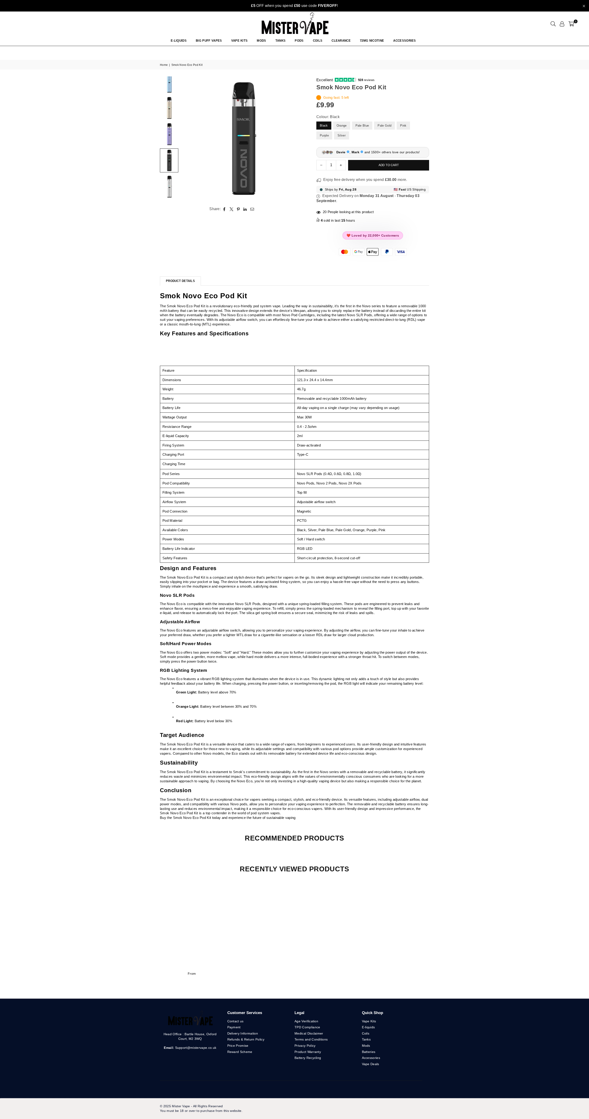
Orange (342, 125)
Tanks (366, 1039)
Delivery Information (242, 1033)
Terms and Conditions (311, 1039)
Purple (324, 135)
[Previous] (187, 139)
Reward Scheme (239, 1052)
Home (164, 65)
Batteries (368, 1052)
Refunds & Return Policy (245, 1039)
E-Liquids (179, 40)
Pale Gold (384, 125)
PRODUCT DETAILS (180, 281)
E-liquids (368, 1027)
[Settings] (562, 24)
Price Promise (237, 1045)
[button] (571, 24)
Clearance (341, 40)
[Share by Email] (252, 209)
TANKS (280, 40)
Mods (261, 40)
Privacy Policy (304, 1045)
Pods (299, 40)
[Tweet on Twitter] (232, 209)
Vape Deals (370, 1064)
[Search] (553, 24)
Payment (234, 1027)
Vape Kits (239, 40)
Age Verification (306, 1021)
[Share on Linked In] (245, 209)
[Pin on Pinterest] (238, 209)
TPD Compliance (307, 1027)
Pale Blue (362, 125)
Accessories (404, 40)
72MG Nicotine (372, 40)
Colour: (328, 117)
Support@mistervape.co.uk (195, 1047)
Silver (342, 135)
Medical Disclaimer (308, 1033)
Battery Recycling (307, 1058)
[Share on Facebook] (224, 209)
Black (324, 125)
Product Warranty (307, 1052)
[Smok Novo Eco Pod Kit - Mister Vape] (169, 108)
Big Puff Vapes (209, 40)
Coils (318, 40)
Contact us (235, 1021)
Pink (403, 125)
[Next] (298, 139)
